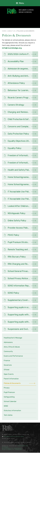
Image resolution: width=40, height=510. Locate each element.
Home (4, 31)
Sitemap (5, 447)
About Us (11, 31)
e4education (23, 445)
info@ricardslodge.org (12, 48)
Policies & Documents (25, 31)
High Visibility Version (12, 449)
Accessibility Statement (12, 448)
